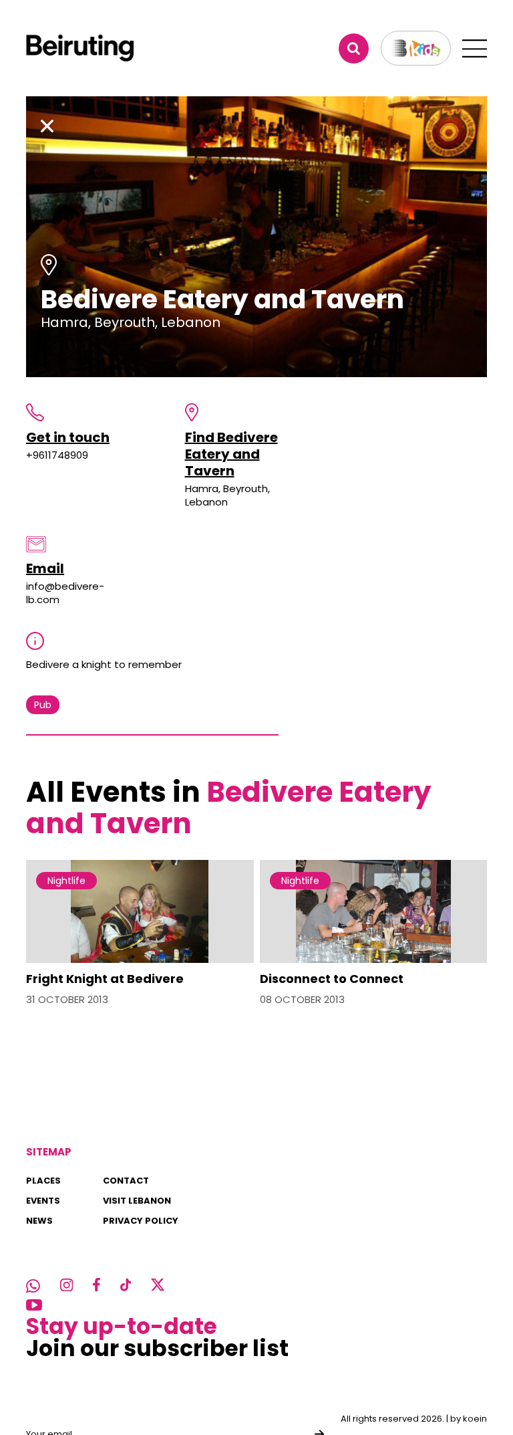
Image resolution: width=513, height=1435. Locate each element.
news (39, 1220)
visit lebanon (137, 1200)
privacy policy (140, 1220)
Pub (42, 704)
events (43, 1200)
